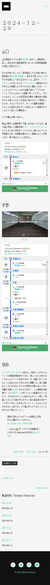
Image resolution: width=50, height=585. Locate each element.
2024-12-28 (8, 478)
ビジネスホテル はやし (11, 372)
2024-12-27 (6, 540)
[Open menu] (46, 6)
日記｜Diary (31, 451)
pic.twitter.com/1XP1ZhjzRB (19, 423)
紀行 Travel (18, 451)
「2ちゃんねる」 (30, 83)
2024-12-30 (41, 488)
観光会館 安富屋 (16, 76)
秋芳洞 (25, 59)
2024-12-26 (6, 527)
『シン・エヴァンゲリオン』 (35, 127)
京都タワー (16, 393)
